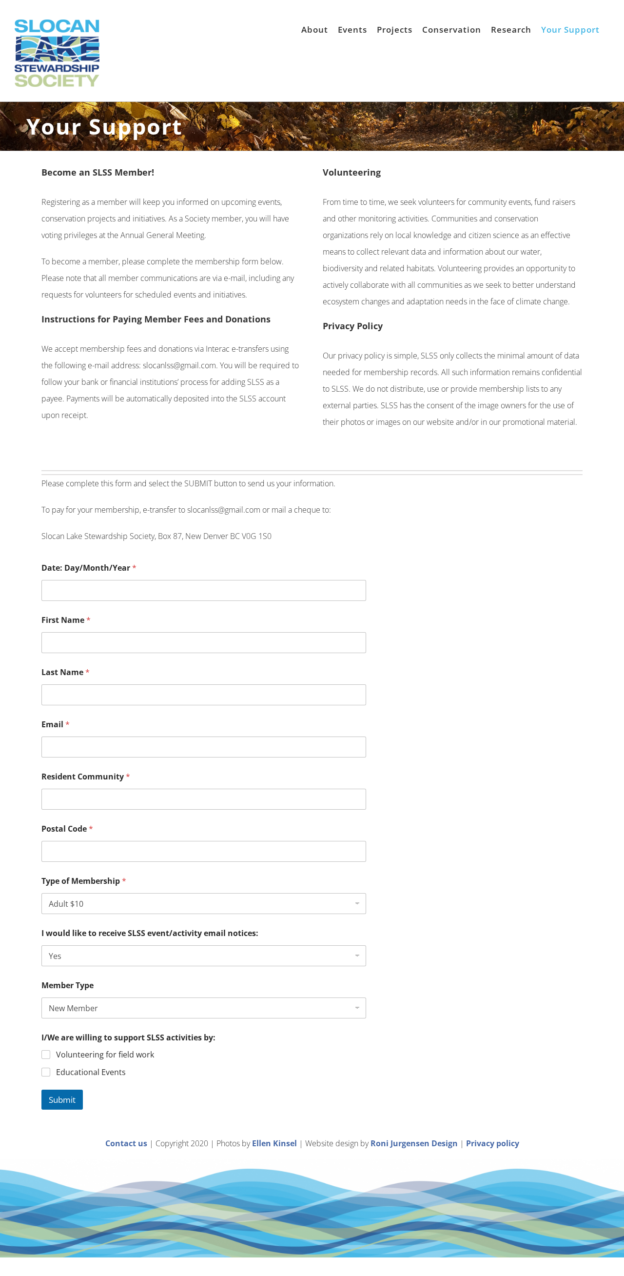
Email (55, 724)
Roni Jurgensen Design (414, 1143)
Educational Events (91, 1072)
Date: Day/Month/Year (88, 568)
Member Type (67, 985)
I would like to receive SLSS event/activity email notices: (149, 933)
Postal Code (67, 829)
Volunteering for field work (105, 1055)
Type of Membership (83, 881)
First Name (66, 620)
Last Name (65, 672)
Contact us (126, 1143)
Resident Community (85, 776)
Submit (62, 1099)
